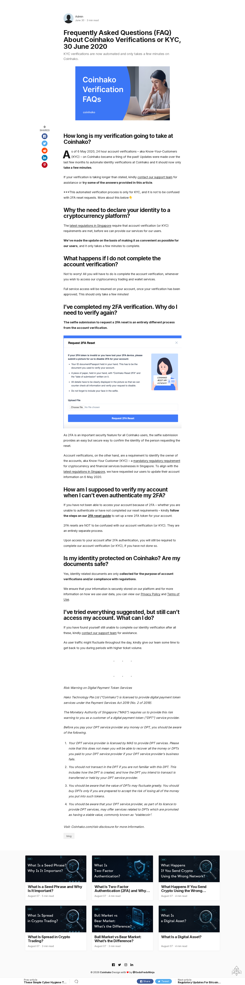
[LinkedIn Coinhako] (131, 965)
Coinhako (105, 972)
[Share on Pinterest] (45, 165)
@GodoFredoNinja (143, 972)
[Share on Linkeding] (45, 158)
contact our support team (155, 177)
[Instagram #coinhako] (125, 965)
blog (69, 836)
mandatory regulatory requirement (156, 460)
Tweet (165, 981)
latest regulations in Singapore (90, 225)
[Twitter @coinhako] (119, 965)
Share (146, 981)
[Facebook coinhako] (113, 965)
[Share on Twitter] (45, 143)
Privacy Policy (150, 594)
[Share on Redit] (45, 151)
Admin (79, 16)
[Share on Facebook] (45, 136)
